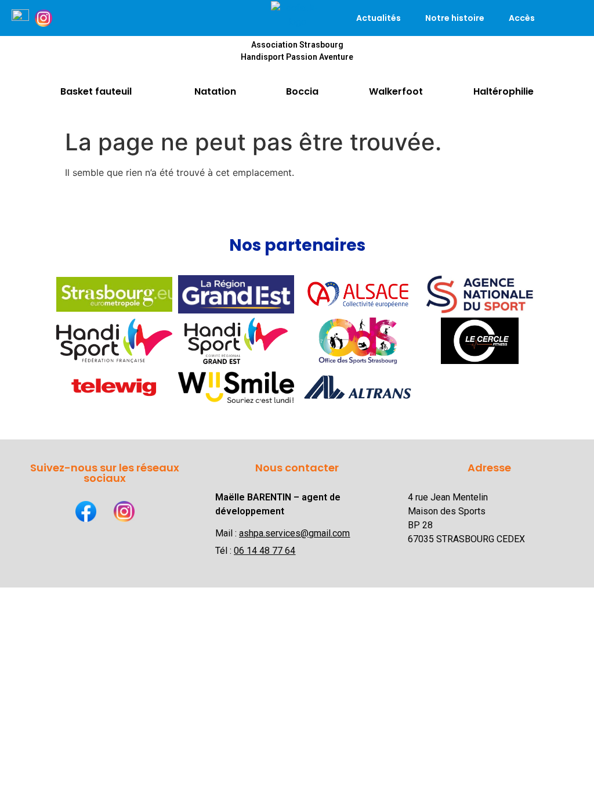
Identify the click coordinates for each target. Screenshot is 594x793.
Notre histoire (454, 18)
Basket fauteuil (96, 91)
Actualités (378, 18)
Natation (215, 91)
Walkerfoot (396, 91)
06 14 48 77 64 (264, 550)
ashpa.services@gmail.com (294, 533)
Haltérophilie (503, 91)
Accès (522, 18)
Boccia (302, 91)
